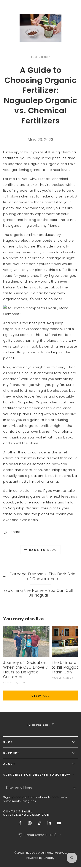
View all (40, 696)
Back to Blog (43, 550)
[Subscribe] (75, 788)
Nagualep (33, 852)
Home (34, 57)
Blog (44, 57)
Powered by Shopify (40, 858)
